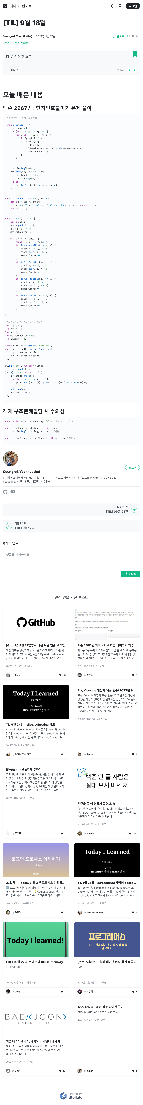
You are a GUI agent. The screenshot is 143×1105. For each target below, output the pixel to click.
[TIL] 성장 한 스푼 (19, 57)
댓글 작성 (130, 574)
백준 (7, 43)
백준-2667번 (21, 43)
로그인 (133, 6)
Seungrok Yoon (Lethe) (17, 36)
